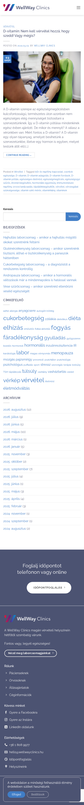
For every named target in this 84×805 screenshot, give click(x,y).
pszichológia (63, 359)
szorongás (57, 365)
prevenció (38, 359)
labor (22, 352)
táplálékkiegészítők (44, 186)
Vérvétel (9, 26)
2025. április (11, 499)
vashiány (42, 372)
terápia (67, 365)
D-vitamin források (60, 175)
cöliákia (50, 319)
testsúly (76, 365)
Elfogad (16, 794)
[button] (78, 7)
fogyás (61, 327)
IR (74, 345)
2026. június (11, 424)
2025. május (11, 491)
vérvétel (60, 186)
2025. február (12, 506)
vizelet (70, 372)
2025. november (14, 454)
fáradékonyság (23, 337)
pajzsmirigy (24, 359)
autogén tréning (45, 311)
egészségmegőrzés (53, 179)
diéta (74, 318)
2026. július (11, 417)
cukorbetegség (23, 318)
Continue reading (19, 155)
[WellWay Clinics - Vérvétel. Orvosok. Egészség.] (26, 7)
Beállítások (37, 794)
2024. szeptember (15, 521)
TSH (5, 372)
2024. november (14, 513)
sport (37, 365)
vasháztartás (57, 372)
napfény (7, 186)
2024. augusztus (14, 528)
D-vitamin (21, 175)
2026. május (11, 432)
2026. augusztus (14, 409)
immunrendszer (65, 183)
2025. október (12, 461)
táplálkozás (15, 372)
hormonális (34, 345)
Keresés (8, 209)
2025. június (11, 484)
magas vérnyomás (40, 353)
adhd (6, 311)
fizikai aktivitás (42, 329)
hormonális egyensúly (44, 183)
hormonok (17, 345)
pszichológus (13, 365)
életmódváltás (16, 388)
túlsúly (29, 371)
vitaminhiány (48, 190)
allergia (14, 311)
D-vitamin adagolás (38, 175)
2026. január (11, 446)
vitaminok (61, 190)
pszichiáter (50, 359)
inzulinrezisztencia (59, 345)
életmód (49, 381)
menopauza (62, 352)
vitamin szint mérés (31, 190)
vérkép (11, 380)
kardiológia (9, 353)
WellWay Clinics (44, 46)
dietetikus (62, 319)
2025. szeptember (15, 469)
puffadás (28, 365)
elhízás (13, 327)
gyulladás (55, 337)
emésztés (29, 329)
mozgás (9, 359)
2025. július (11, 476)
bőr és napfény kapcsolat (49, 171)
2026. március (13, 439)
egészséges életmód (31, 179)
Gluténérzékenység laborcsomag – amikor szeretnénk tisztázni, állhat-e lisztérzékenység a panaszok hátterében (41, 253)
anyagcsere (27, 311)
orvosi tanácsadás (23, 186)
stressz (45, 365)
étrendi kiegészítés (21, 183)
